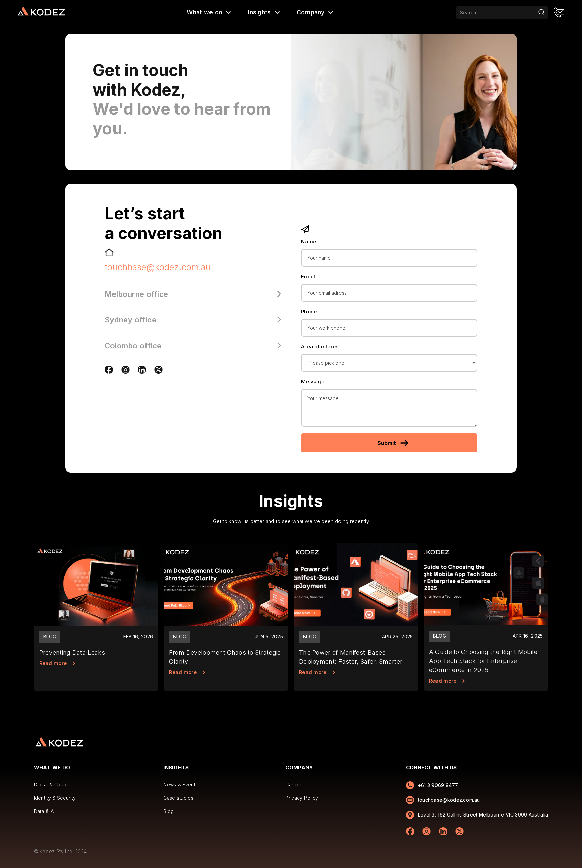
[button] (209, 12)
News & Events (180, 784)
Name (308, 241)
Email (308, 276)
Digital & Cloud (51, 784)
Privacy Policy (301, 798)
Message (312, 381)
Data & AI (44, 811)
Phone (309, 311)
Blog (168, 811)
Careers (294, 784)
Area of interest (321, 346)
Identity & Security (55, 798)
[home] (41, 12)
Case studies (178, 798)
